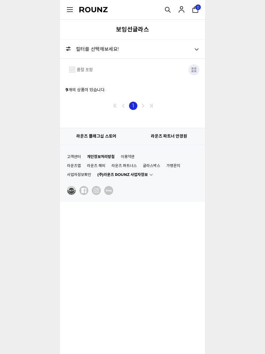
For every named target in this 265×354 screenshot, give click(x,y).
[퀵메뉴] (70, 10)
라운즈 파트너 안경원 (169, 136)
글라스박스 (151, 165)
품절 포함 (85, 69)
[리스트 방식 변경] (193, 69)
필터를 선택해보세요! (97, 49)
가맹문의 (173, 165)
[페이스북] (83, 190)
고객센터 (74, 156)
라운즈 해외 (96, 165)
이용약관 (128, 156)
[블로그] (108, 190)
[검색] (168, 10)
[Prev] (123, 106)
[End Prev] (115, 106)
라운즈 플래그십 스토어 (96, 136)
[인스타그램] (96, 190)
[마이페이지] (181, 10)
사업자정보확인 (79, 174)
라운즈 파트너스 (124, 165)
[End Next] (151, 106)
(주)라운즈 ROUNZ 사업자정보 (122, 174)
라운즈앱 (74, 165)
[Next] (143, 106)
